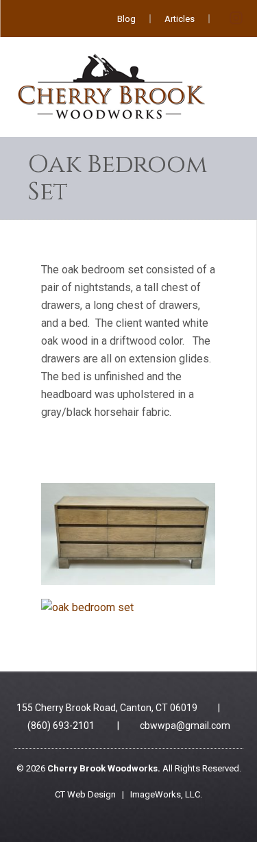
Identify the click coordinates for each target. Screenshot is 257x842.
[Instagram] (235, 21)
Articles (179, 18)
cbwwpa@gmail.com (185, 725)
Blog (126, 18)
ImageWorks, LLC (165, 794)
